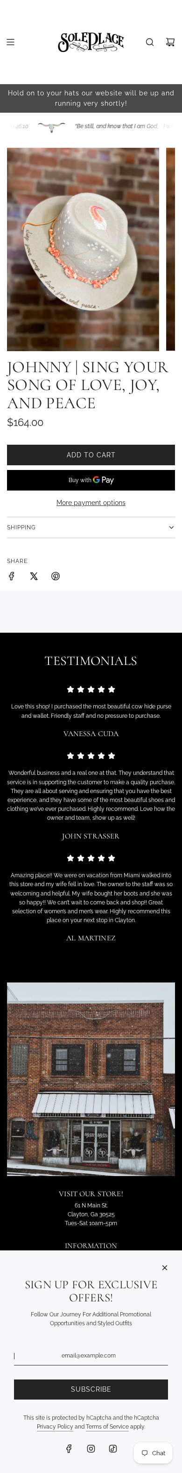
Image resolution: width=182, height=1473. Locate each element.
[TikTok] (113, 1448)
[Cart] (170, 42)
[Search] (150, 42)
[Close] (164, 1267)
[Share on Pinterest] (55, 577)
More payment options (91, 502)
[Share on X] (33, 577)
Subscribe (91, 1389)
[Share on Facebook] (11, 577)
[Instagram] (91, 1448)
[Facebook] (69, 1448)
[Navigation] (10, 42)
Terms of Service (107, 1426)
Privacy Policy (55, 1426)
